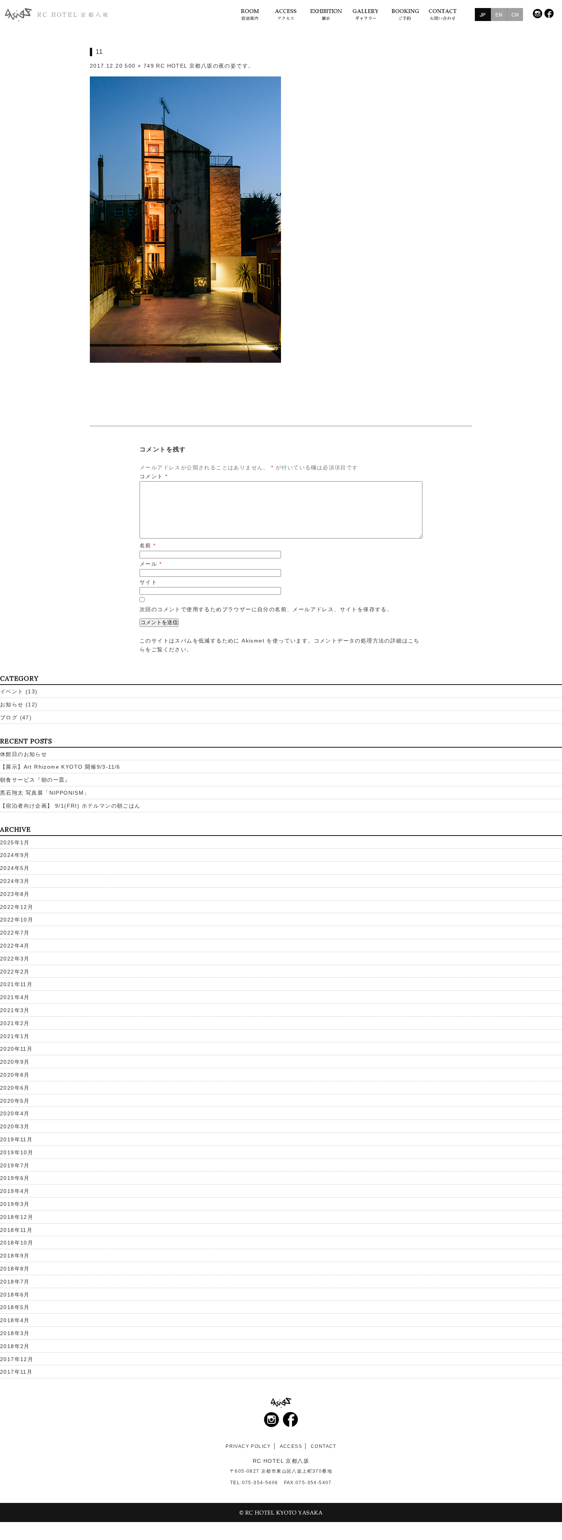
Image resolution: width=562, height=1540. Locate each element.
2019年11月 (16, 1139)
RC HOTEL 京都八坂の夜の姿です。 (205, 66)
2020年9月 (15, 1062)
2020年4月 (15, 1113)
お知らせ (12, 704)
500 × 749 (139, 66)
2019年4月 (15, 1191)
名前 (148, 545)
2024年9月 (15, 855)
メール (151, 564)
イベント (12, 691)
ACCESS (291, 1446)
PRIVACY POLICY (248, 1446)
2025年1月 (15, 842)
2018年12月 (16, 1217)
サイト (148, 582)
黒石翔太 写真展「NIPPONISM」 (45, 793)
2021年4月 (15, 997)
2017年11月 (16, 1372)
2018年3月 (15, 1333)
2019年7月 (15, 1165)
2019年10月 (16, 1152)
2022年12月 (16, 907)
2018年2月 (15, 1346)
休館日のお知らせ (23, 754)
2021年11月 (16, 984)
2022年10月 (16, 920)
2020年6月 (15, 1088)
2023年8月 (15, 894)
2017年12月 (16, 1359)
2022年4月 (15, 946)
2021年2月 (15, 1023)
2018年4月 (15, 1320)
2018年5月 (15, 1307)
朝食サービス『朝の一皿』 (35, 780)
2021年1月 (15, 1036)
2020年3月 (15, 1126)
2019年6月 (15, 1178)
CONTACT (323, 1446)
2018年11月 (16, 1230)
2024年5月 (15, 868)
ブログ (9, 717)
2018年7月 (15, 1282)
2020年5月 (15, 1101)
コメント (153, 476)
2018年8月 (15, 1269)
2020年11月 (16, 1049)
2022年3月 (15, 959)
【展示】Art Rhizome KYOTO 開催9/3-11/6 (60, 767)
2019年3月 (15, 1204)
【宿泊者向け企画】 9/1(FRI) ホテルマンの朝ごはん (70, 806)
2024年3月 (15, 881)
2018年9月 (15, 1256)
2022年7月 (15, 933)
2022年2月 (15, 972)
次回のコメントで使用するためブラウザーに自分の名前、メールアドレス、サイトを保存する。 (266, 609)
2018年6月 (15, 1295)
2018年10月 (16, 1243)
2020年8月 (15, 1075)
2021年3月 (15, 1010)
